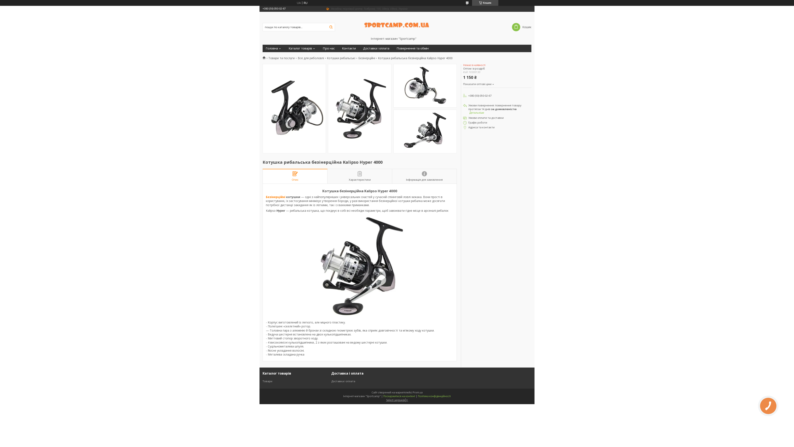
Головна (272, 48)
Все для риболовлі (311, 58)
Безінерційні (366, 58)
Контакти (349, 48)
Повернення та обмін (413, 48)
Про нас (329, 48)
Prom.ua (418, 392)
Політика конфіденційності (434, 396)
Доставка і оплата (376, 48)
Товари (267, 381)
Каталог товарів (300, 48)
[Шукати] (331, 27)
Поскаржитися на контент (399, 396)
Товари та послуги (281, 58)
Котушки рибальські (341, 58)
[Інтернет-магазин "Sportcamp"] (397, 24)
